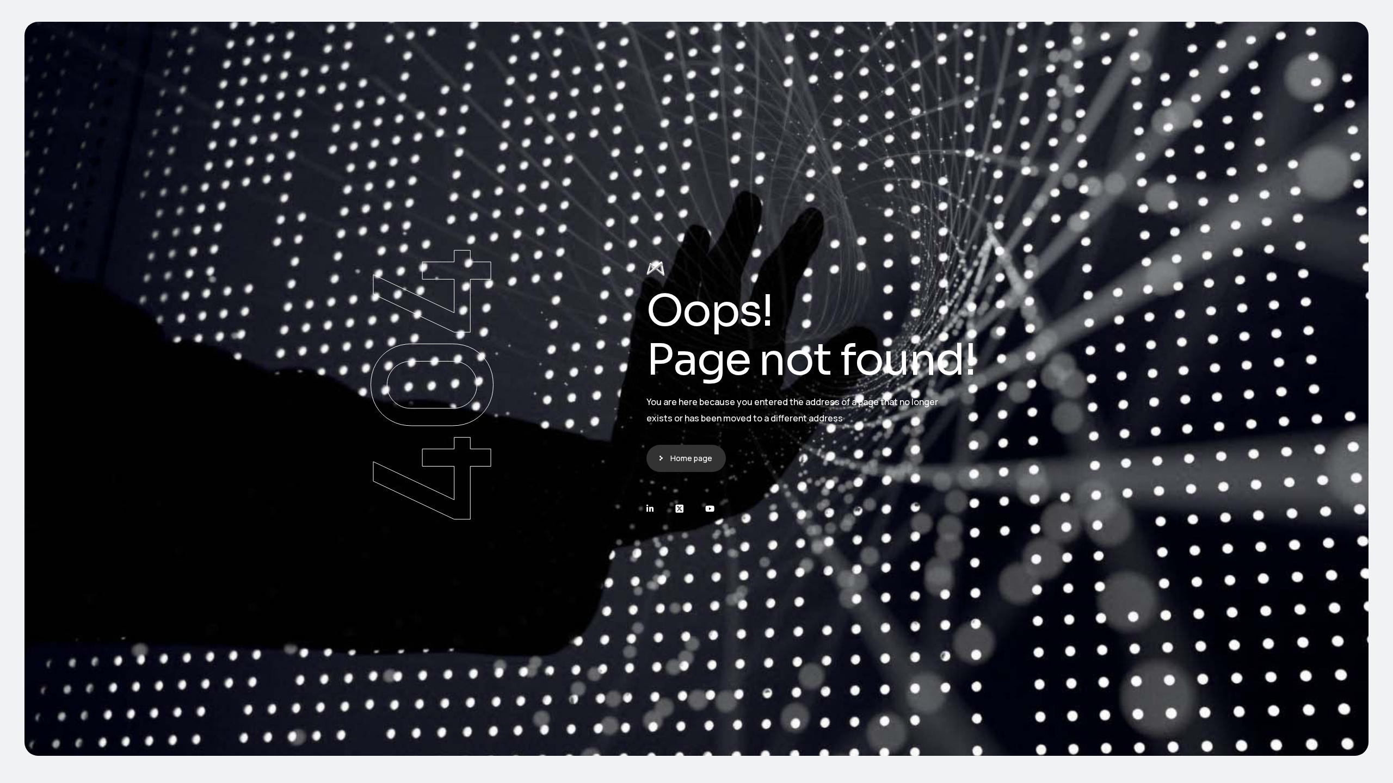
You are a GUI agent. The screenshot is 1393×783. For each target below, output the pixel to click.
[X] (679, 509)
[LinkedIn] (650, 509)
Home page (691, 458)
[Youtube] (709, 509)
